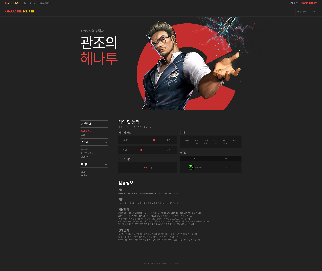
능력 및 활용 (86, 130)
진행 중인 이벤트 (44, 3)
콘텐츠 (84, 171)
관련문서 (85, 156)
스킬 (83, 134)
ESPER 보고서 (87, 153)
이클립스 (85, 149)
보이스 (84, 175)
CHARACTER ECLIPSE (19, 11)
